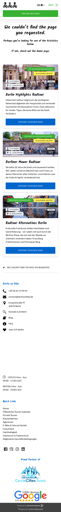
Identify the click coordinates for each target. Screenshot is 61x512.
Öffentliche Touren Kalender (16, 411)
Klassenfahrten (10, 418)
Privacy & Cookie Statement (30, 509)
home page (43, 51)
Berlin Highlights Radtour (25, 95)
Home (6, 408)
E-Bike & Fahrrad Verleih (15, 425)
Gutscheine (8, 428)
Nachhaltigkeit (10, 432)
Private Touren (10, 415)
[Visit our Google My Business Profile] (11, 449)
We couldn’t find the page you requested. (28, 267)
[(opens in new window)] (30, 466)
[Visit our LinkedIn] (23, 449)
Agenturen (8, 422)
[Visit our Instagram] (17, 449)
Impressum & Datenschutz (16, 435)
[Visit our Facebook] (5, 449)
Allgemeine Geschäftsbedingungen (20, 439)
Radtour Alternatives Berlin (26, 223)
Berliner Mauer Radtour (23, 162)
